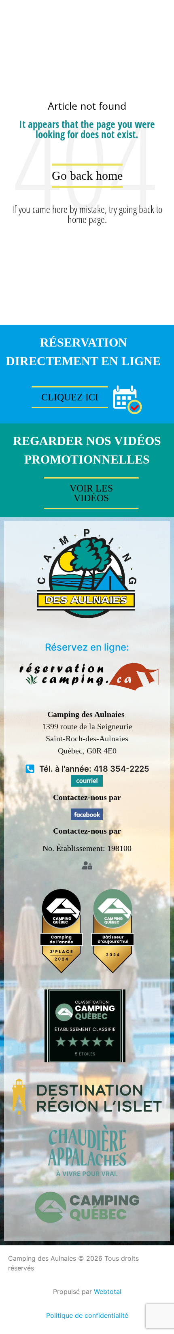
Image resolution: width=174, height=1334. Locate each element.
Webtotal (107, 1291)
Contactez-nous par (87, 797)
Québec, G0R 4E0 (87, 750)
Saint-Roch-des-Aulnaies (87, 738)
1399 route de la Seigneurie (87, 726)
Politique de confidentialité (87, 1315)
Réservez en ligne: (87, 647)
